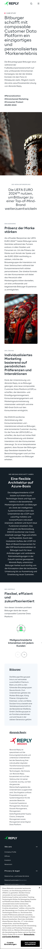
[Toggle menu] (38, 3)
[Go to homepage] (11, 3)
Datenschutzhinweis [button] (15, 880)
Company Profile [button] (10, 852)
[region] (21, 917)
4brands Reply (17, 732)
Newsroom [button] (8, 864)
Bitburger (15, 669)
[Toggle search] (31, 3)
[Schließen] (39, 887)
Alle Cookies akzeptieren (30, 943)
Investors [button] (7, 860)
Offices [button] (7, 856)
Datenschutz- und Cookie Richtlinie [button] (16, 876)
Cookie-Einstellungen (10, 943)
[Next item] (24, 654)
